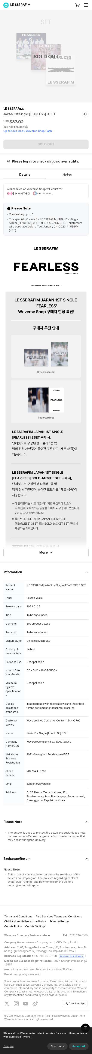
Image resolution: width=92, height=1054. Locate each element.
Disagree (8, 1046)
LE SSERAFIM (13, 108)
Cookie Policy (13, 926)
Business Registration (71, 956)
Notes (67, 174)
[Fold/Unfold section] (46, 572)
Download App (77, 1003)
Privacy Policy (59, 921)
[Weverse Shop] (6, 5)
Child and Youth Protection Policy (25, 921)
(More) (27, 1036)
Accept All (78, 1046)
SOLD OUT (46, 144)
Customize (57, 1046)
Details (24, 174)
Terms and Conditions (18, 916)
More (43, 552)
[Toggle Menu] (86, 5)
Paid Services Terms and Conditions (59, 916)
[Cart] (77, 5)
